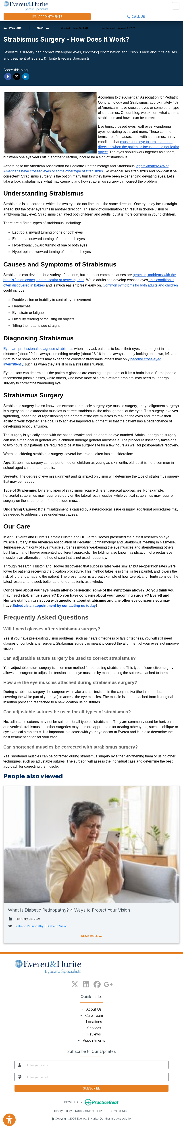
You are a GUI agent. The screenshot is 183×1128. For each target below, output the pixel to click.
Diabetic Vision (57, 926)
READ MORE (90, 936)
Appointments (94, 1040)
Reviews (94, 1034)
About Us (94, 1009)
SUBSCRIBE (91, 1088)
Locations (94, 1021)
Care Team (94, 1015)
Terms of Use (118, 1110)
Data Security (84, 1110)
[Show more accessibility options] (9, 1119)
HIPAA (101, 1110)
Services (94, 1028)
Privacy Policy (62, 1110)
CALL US (138, 16)
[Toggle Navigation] (175, 6)
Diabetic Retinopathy (29, 926)
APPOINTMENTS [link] (49, 16)
